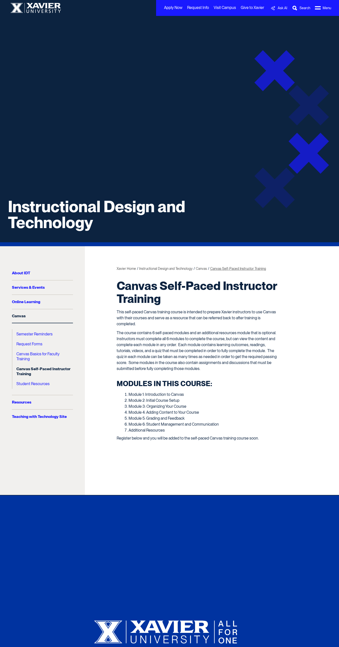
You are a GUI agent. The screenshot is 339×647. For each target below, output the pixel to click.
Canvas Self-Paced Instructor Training (43, 371)
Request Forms (29, 344)
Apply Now (173, 7)
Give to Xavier (252, 7)
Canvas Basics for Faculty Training (38, 356)
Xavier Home (126, 269)
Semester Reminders (34, 334)
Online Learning (26, 301)
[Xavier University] (169, 630)
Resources (21, 402)
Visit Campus (225, 7)
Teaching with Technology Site (39, 416)
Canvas (19, 316)
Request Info (198, 7)
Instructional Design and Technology (96, 214)
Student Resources (33, 383)
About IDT (21, 273)
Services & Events (28, 287)
